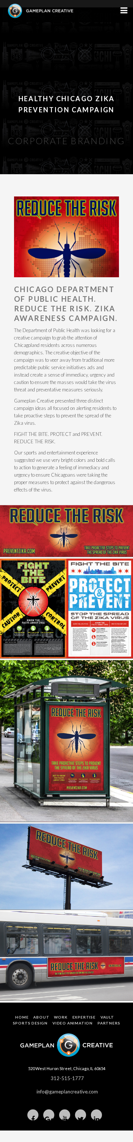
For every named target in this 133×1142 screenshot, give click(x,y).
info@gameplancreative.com (67, 1092)
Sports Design (30, 1023)
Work (60, 1017)
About (41, 1017)
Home (21, 1017)
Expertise (84, 1017)
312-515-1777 (67, 1078)
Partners (109, 1023)
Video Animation (72, 1023)
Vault (107, 1017)
